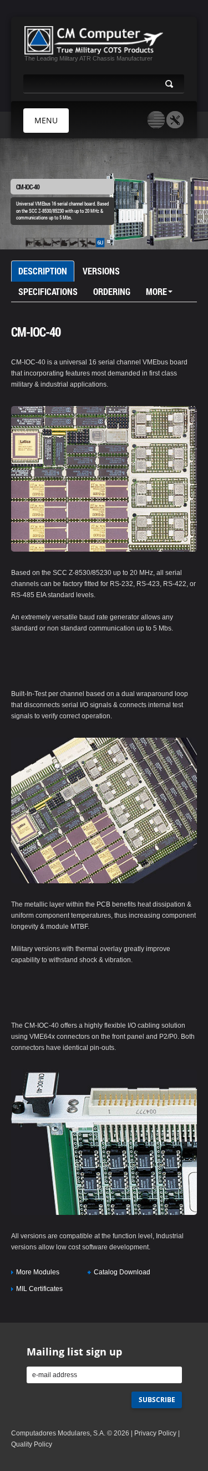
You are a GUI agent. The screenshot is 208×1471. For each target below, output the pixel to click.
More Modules (37, 1272)
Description (42, 271)
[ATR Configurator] (175, 119)
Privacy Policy (155, 1433)
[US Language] (156, 119)
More (156, 291)
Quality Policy (31, 1444)
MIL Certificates (39, 1289)
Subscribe (157, 1399)
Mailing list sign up (74, 1351)
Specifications (48, 291)
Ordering (111, 291)
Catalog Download (122, 1272)
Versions (101, 271)
